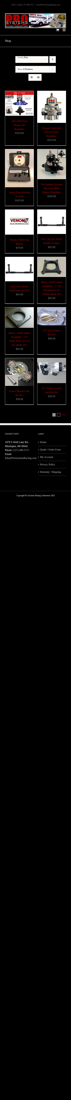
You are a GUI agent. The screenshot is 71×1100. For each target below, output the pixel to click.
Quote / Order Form (50, 449)
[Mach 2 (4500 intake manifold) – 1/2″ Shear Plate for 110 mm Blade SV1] (19, 309)
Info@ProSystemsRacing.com (48, 5)
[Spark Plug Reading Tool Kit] (19, 151)
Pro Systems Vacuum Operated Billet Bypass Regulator (52, 188)
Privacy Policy (47, 464)
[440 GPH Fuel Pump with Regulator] (19, 92)
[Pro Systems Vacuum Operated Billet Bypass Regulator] (51, 151)
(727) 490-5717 (21, 450)
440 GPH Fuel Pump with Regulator (19, 125)
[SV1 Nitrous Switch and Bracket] (51, 360)
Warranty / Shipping (50, 472)
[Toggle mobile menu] (64, 30)
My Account (46, 457)
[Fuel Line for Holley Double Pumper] (51, 211)
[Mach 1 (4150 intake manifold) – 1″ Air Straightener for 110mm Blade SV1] (51, 258)
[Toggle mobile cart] (57, 30)
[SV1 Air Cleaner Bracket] (51, 309)
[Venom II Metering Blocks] (19, 211)
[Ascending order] (52, 59)
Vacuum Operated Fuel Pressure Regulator (51, 132)
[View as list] (38, 77)
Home (43, 442)
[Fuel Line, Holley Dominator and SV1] (19, 258)
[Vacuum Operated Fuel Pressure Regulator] (51, 92)
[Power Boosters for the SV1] (19, 360)
